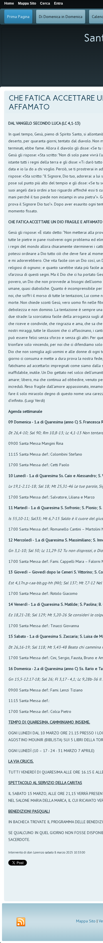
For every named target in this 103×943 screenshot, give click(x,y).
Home (9, 3)
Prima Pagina (18, 16)
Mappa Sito (86, 921)
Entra (58, 3)
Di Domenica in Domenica (60, 16)
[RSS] (20, 922)
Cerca (45, 3)
